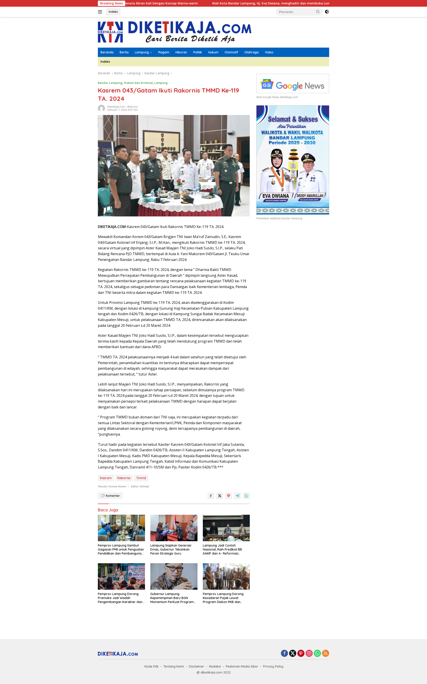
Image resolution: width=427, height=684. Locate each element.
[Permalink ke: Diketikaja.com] (101, 108)
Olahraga (251, 52)
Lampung (142, 52)
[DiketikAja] (174, 32)
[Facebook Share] (210, 495)
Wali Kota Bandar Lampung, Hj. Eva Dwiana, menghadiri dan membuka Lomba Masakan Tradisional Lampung (266, 3)
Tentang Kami (173, 666)
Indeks (113, 11)
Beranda (107, 52)
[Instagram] (309, 654)
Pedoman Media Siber (242, 666)
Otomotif (231, 52)
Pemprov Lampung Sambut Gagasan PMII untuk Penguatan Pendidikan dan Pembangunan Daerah (121, 549)
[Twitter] (292, 654)
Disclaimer (196, 666)
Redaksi (215, 666)
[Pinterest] (300, 654)
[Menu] (101, 12)
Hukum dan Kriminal (138, 83)
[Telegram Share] (237, 495)
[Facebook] (284, 654)
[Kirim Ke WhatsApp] (246, 495)
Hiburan (181, 52)
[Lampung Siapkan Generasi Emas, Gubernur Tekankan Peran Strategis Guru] (173, 528)
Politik (197, 52)
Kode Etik (152, 666)
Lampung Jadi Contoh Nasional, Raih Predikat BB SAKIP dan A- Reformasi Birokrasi (222, 549)
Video (269, 52)
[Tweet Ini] (219, 495)
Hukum (213, 52)
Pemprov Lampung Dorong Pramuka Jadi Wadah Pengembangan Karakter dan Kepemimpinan (120, 598)
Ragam (163, 52)
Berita (124, 52)
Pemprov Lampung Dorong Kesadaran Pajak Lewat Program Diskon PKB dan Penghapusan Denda (223, 598)
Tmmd (141, 478)
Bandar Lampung (110, 83)
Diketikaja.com (116, 107)
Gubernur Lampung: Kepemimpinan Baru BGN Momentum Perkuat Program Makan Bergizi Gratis (172, 598)
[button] (318, 11)
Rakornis (132, 107)
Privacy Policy (273, 666)
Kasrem (106, 478)
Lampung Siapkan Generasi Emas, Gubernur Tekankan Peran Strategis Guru (170, 549)
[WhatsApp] (317, 654)
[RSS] (325, 654)
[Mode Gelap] (327, 12)
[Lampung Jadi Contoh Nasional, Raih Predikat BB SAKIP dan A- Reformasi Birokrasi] (226, 528)
